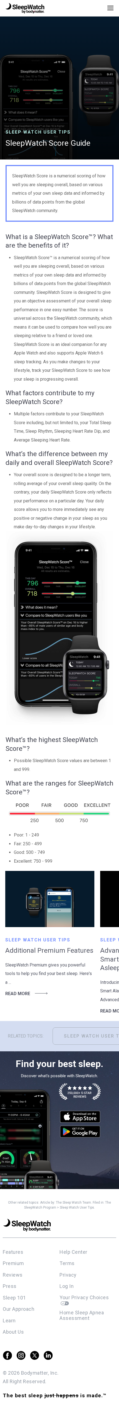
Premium (13, 1263)
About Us (13, 1332)
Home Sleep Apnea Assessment (82, 1315)
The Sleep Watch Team (73, 1202)
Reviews (13, 1275)
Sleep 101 (14, 1298)
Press (10, 1286)
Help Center (73, 1252)
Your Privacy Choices (85, 1297)
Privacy (68, 1275)
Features (13, 1252)
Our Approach (18, 1309)
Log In (67, 1286)
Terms (67, 1263)
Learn (9, 1320)
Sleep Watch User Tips (77, 1207)
